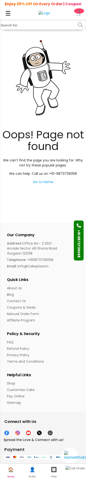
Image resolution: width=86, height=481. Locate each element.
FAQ (10, 342)
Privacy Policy (18, 355)
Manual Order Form (23, 313)
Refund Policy (18, 348)
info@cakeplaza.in (27, 266)
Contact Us (16, 301)
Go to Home (43, 182)
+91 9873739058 (78, 244)
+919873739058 (30, 259)
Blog (10, 294)
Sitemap (14, 402)
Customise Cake (21, 389)
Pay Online (16, 396)
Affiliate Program (21, 320)
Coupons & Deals (21, 307)
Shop (11, 383)
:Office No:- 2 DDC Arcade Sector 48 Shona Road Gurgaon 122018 (32, 248)
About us (14, 288)
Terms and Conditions (25, 361)
